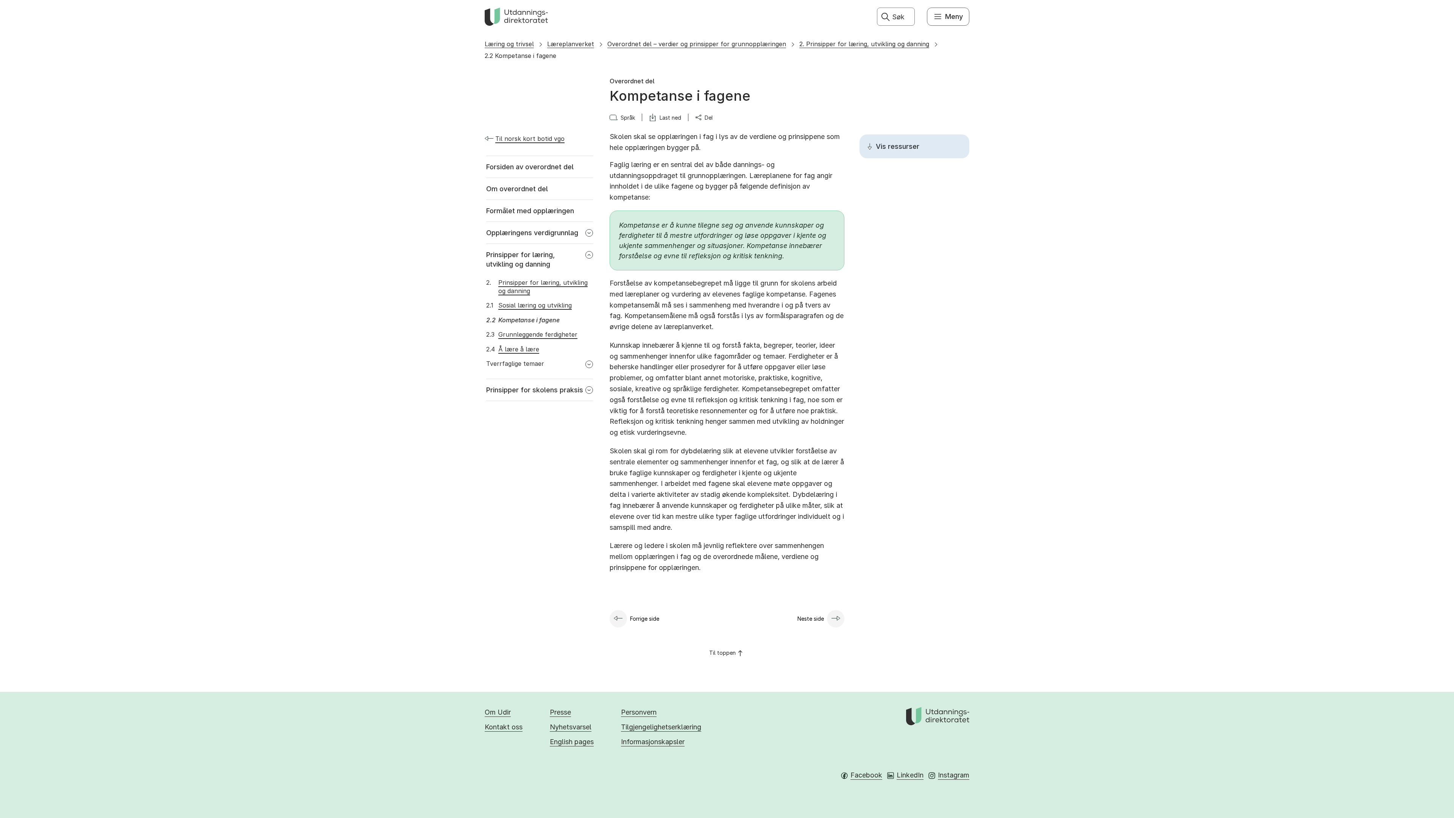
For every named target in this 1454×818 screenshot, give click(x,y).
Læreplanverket (570, 44)
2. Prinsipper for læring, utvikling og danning (864, 44)
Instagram (953, 775)
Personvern (639, 712)
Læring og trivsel (509, 44)
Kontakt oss (504, 727)
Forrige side (644, 618)
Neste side (810, 618)
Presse (560, 712)
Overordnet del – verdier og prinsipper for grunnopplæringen (696, 44)
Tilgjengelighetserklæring (661, 727)
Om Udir (498, 712)
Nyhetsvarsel (570, 727)
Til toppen (722, 652)
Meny (954, 16)
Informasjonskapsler (653, 742)
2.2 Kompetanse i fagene (520, 55)
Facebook (866, 775)
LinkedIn (910, 775)
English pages (572, 742)
